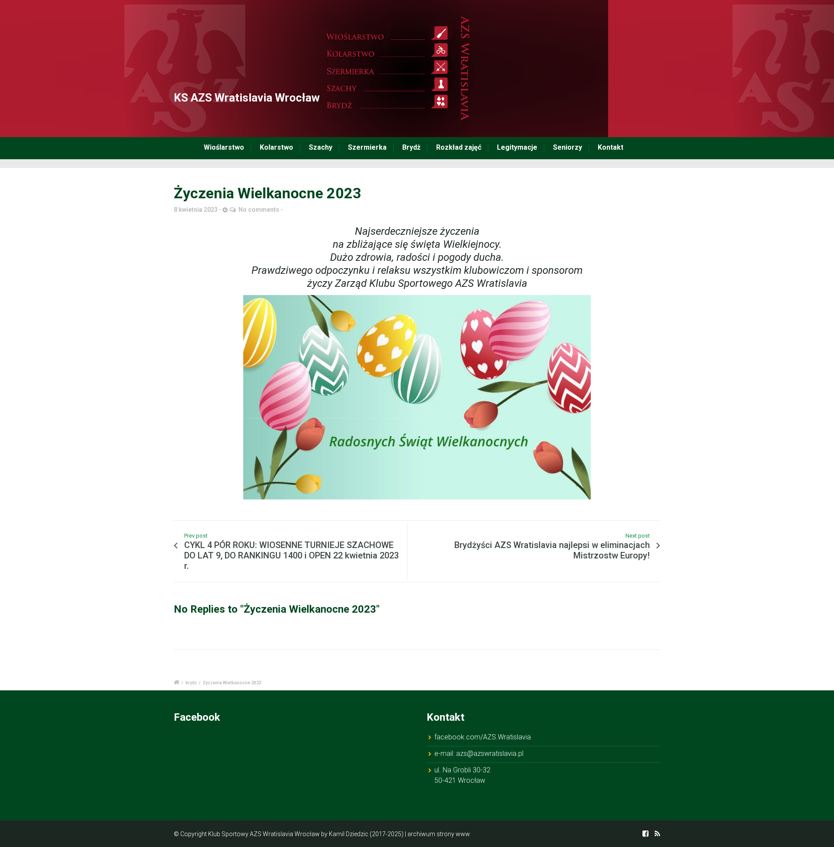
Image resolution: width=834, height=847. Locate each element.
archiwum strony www (438, 834)
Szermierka (367, 147)
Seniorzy (567, 147)
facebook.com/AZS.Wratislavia (482, 737)
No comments (258, 209)
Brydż (411, 147)
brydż (191, 682)
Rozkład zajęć (458, 147)
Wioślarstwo (224, 147)
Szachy (320, 147)
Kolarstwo (276, 147)
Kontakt (610, 147)
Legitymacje (517, 147)
